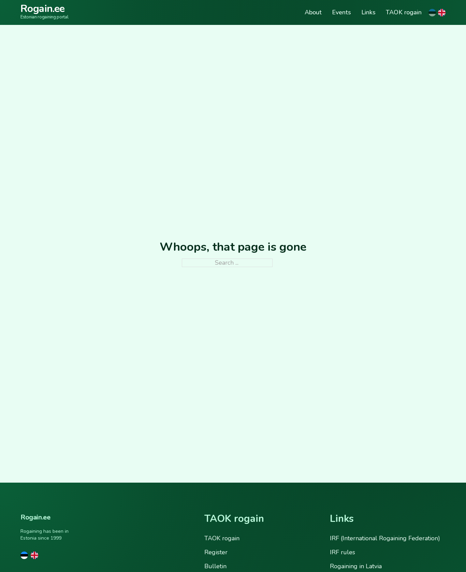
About (313, 12)
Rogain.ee (42, 9)
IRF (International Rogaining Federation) (385, 538)
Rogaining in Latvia (356, 566)
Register (216, 552)
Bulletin (215, 566)
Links (368, 12)
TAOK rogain (404, 12)
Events (341, 12)
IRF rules (342, 552)
